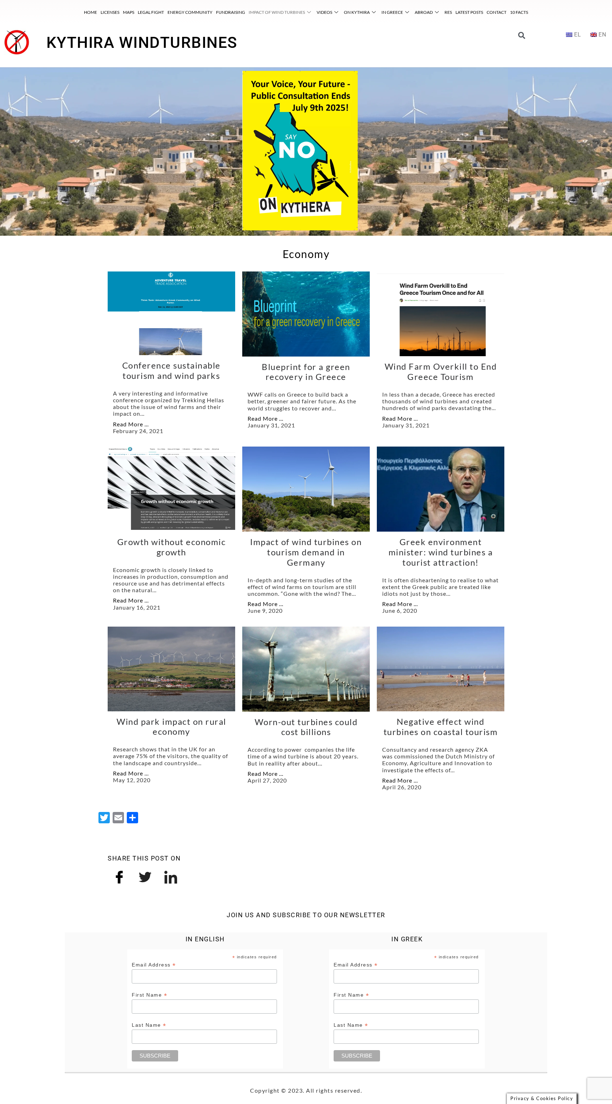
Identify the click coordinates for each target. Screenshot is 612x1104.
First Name (149, 995)
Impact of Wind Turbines (277, 12)
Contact (496, 12)
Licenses (110, 12)
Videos (324, 12)
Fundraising (230, 12)
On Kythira (357, 12)
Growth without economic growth (171, 547)
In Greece (392, 12)
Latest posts (469, 12)
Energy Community (190, 12)
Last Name (149, 1025)
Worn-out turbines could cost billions (306, 727)
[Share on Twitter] (145, 876)
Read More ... (131, 424)
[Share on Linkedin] (171, 876)
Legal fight (151, 12)
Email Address (154, 965)
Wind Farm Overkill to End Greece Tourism (441, 371)
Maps (128, 12)
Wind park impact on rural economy (171, 726)
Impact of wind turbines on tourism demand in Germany (306, 552)
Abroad (424, 12)
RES (448, 12)
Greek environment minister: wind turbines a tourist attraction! (441, 552)
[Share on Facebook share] (119, 876)
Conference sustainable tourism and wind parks (171, 370)
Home (90, 12)
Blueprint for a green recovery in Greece (306, 372)
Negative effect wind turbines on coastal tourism (441, 726)
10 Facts (519, 12)
